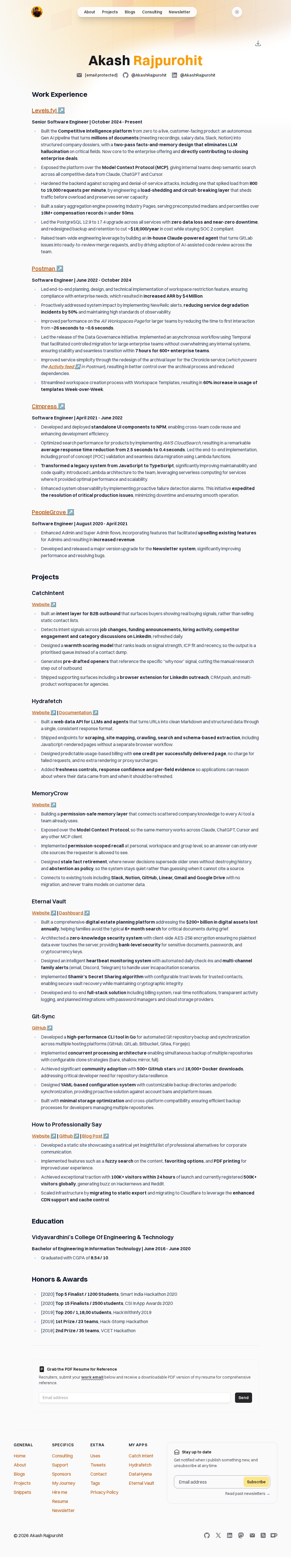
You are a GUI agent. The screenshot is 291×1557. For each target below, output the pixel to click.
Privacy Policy (104, 1492)
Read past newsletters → (247, 1493)
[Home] (37, 12)
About (89, 12)
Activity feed (64, 366)
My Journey (63, 1483)
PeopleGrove (53, 512)
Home (20, 1456)
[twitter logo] (219, 1535)
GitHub (42, 1028)
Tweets (98, 1465)
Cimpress (48, 406)
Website (44, 604)
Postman (47, 268)
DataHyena (140, 1474)
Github (69, 1136)
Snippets (22, 1492)
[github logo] (208, 1535)
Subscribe (256, 1481)
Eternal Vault (141, 1483)
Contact (98, 1474)
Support (60, 1465)
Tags (95, 1483)
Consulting (152, 12)
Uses (95, 1456)
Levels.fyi (48, 110)
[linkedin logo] (230, 1535)
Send (243, 1397)
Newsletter (179, 12)
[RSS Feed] (263, 1535)
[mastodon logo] (242, 1535)
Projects (110, 12)
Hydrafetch (140, 1465)
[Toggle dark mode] (237, 12)
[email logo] (253, 1535)
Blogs (130, 12)
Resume (60, 1501)
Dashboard (74, 913)
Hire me (59, 1492)
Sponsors (61, 1474)
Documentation (78, 712)
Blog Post (95, 1136)
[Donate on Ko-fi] (272, 1535)
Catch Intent (141, 1456)
